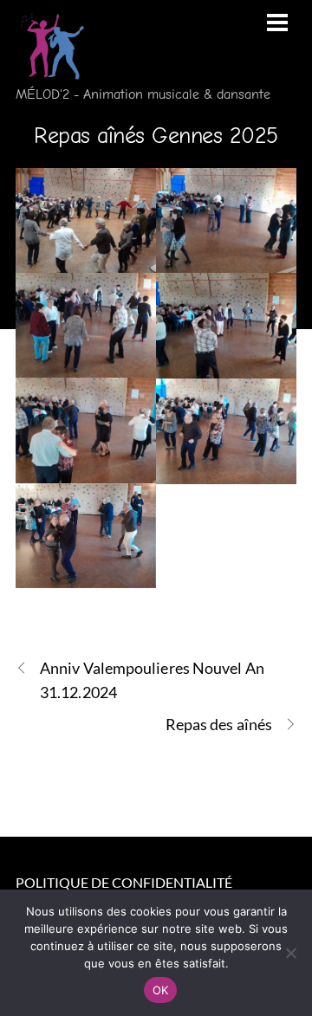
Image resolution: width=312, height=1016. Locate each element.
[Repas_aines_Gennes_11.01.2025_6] (226, 431)
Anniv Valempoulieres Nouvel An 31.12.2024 (152, 679)
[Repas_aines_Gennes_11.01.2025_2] (226, 221)
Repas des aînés (219, 724)
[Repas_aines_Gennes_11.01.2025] (86, 221)
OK (161, 990)
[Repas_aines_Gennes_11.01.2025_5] (86, 430)
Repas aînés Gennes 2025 (155, 135)
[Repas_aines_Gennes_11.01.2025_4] (226, 326)
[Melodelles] (50, 69)
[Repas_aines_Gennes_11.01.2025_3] (86, 325)
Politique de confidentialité (124, 882)
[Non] (290, 952)
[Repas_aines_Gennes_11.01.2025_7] (86, 536)
